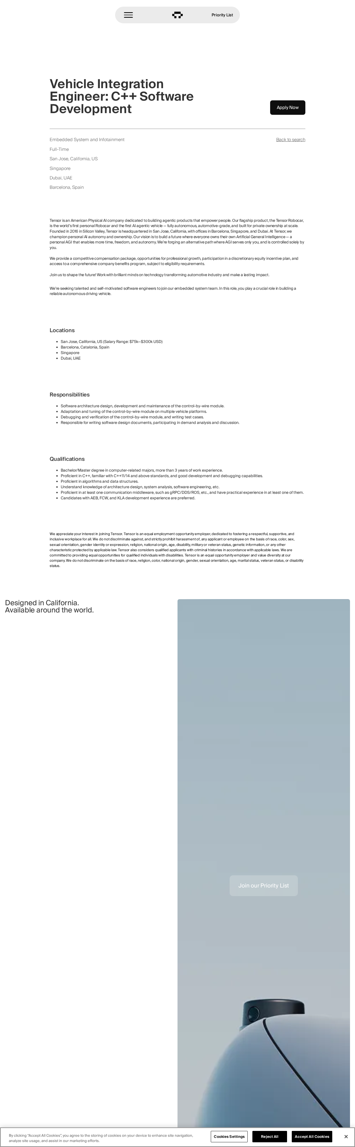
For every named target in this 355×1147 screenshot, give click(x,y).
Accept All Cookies (312, 1136)
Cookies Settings (229, 1136)
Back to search (290, 139)
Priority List (222, 14)
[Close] (346, 1136)
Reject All (269, 1136)
